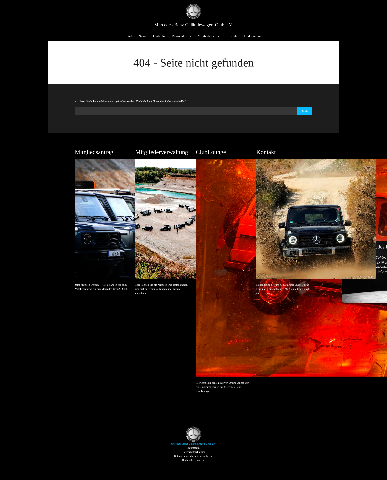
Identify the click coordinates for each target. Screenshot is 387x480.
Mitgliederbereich (209, 36)
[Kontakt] (305, 5)
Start (129, 36)
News (142, 36)
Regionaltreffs (181, 36)
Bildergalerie (253, 36)
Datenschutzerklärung (193, 451)
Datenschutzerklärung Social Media (193, 455)
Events (232, 36)
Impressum (193, 447)
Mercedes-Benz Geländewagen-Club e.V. (193, 24)
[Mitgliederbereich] (311, 5)
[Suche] (299, 5)
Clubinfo (159, 36)
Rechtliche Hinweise (193, 460)
